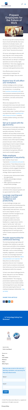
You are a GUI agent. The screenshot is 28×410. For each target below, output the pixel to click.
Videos (3, 361)
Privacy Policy (5, 406)
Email (5, 384)
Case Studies (5, 357)
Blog (3, 355)
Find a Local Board (7, 349)
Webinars (4, 359)
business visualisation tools (13, 91)
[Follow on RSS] (12, 301)
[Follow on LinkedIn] (9, 301)
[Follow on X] (7, 301)
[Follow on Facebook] (4, 301)
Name (5, 377)
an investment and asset (16, 162)
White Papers (5, 363)
